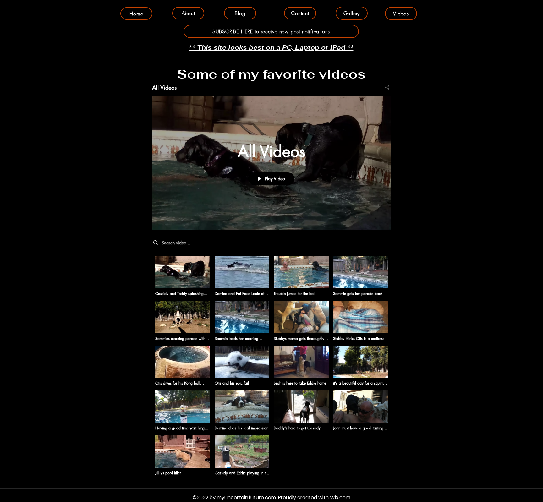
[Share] (385, 87)
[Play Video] (183, 276)
